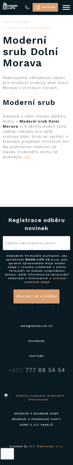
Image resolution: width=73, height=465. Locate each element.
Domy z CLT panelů (36, 424)
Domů (7, 21)
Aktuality (24, 21)
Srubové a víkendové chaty (36, 419)
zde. (27, 157)
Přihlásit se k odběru (36, 296)
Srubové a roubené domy (36, 413)
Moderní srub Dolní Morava (29, 27)
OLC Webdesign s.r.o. (46, 446)
